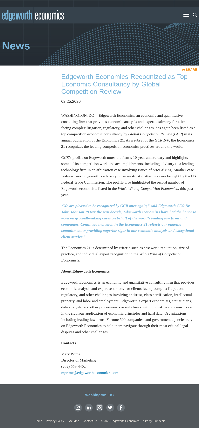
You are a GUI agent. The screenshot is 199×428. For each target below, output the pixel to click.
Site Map (73, 421)
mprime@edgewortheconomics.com (89, 372)
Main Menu (186, 15)
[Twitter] (110, 408)
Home (38, 421)
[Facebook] (121, 408)
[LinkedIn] (89, 408)
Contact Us (90, 421)
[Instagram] (99, 408)
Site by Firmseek (154, 421)
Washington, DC (99, 395)
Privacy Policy (55, 421)
